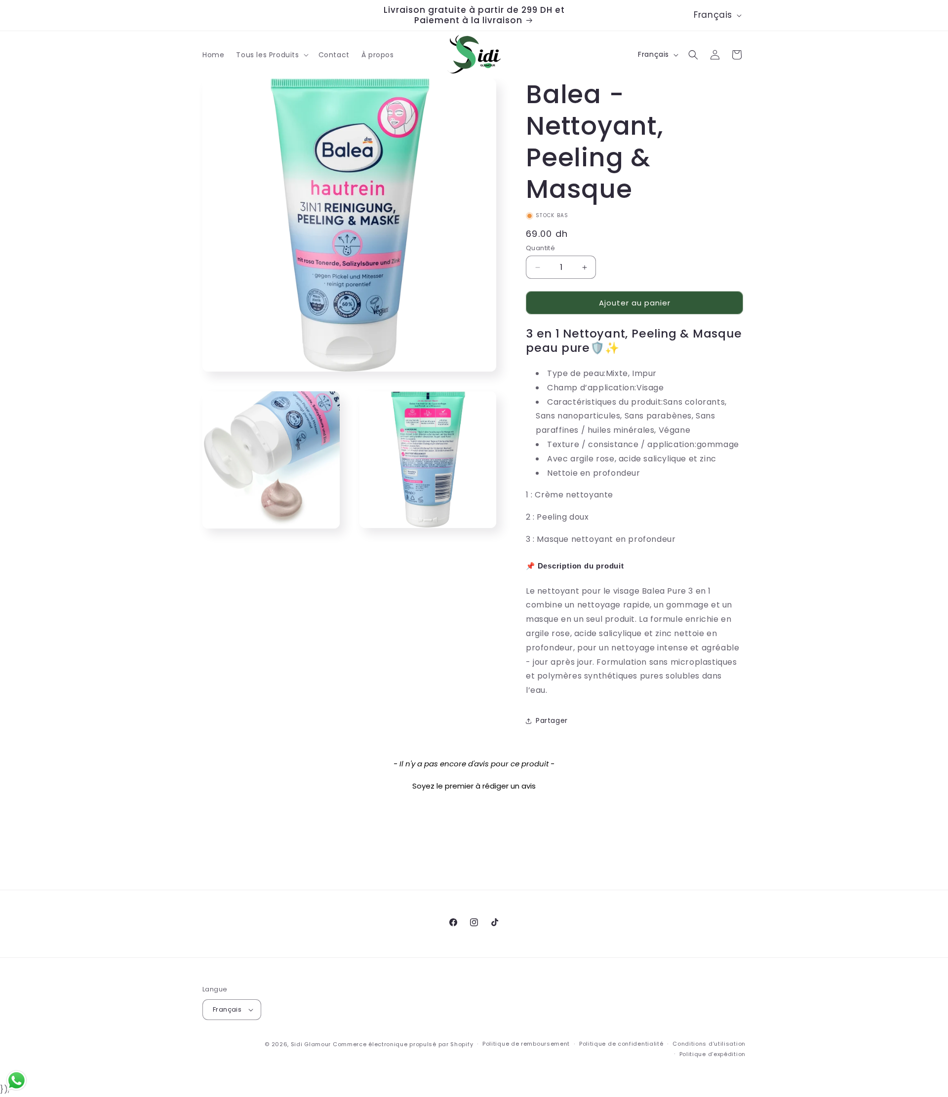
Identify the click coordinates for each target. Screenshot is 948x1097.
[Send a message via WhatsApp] (16, 1080)
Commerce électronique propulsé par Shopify (403, 1044)
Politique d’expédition (712, 1054)
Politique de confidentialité (621, 1044)
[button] (271, 54)
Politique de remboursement (526, 1044)
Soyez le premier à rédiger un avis (474, 786)
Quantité (540, 248)
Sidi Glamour (311, 1044)
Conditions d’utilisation (709, 1044)
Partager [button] (552, 720)
